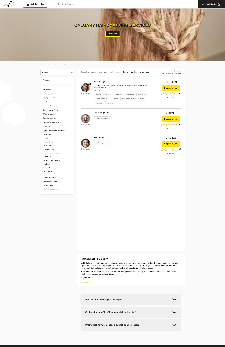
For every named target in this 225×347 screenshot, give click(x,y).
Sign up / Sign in (209, 4)
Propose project (170, 88)
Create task (112, 34)
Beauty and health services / (110, 72)
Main (42, 65)
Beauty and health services (53, 65)
